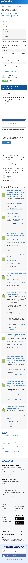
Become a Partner (19, 510)
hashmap (12, 329)
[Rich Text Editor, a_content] (14, 112)
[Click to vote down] (3, 24)
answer (5, 80)
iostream (12, 208)
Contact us (4, 510)
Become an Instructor (19, 506)
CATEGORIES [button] (5, 531)
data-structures (20, 248)
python (9, 374)
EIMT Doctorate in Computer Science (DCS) (11, 499)
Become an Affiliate (19, 508)
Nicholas (17, 75)
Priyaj (24, 369)
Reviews (4, 508)
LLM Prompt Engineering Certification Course (11, 472)
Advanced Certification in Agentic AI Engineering (12, 467)
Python (19, 369)
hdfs (11, 426)
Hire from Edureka (19, 513)
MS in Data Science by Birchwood (9, 490)
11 (8, 250)
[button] (4, 97)
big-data (14, 424)
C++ (13, 75)
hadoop (9, 424)
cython (21, 374)
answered (8, 175)
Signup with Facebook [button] (12, 555)
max (11, 269)
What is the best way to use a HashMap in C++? (16, 293)
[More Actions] (25, 81)
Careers (16, 504)
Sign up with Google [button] (11, 551)
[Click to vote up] (3, 21)
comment (12, 80)
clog (21, 208)
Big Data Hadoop (21, 415)
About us (4, 504)
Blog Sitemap (5, 519)
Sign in (20, 559)
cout (17, 208)
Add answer (7, 142)
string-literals (10, 352)
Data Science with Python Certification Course (12, 474)
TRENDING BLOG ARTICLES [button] (9, 534)
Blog (3, 513)
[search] (25, 6)
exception (12, 229)
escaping (7, 71)
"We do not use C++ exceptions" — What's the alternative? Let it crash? (15, 215)
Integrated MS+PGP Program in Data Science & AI (12, 488)
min (15, 269)
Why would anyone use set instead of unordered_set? (15, 234)
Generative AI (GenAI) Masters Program (10, 481)
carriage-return (14, 71)
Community (4, 515)
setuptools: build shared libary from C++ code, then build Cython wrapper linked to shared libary (16, 359)
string (11, 349)
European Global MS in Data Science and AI (11, 496)
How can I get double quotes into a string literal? (16, 335)
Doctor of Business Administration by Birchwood (12, 486)
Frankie (9, 418)
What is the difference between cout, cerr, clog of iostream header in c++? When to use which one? (15, 193)
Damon (18, 175)
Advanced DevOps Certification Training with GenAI (13, 469)
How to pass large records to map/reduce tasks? (16, 407)
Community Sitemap (6, 521)
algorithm (12, 248)
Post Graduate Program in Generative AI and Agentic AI (14, 483)
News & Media (5, 506)
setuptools (10, 377)
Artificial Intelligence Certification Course (10, 476)
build (16, 374)
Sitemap (4, 517)
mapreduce (21, 424)
